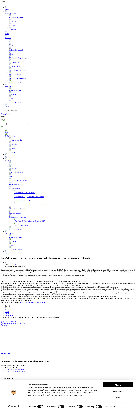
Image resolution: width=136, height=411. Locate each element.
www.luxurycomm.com (38, 302)
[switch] (61, 406)
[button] (4, 353)
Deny (118, 397)
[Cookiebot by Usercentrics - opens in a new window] (13, 406)
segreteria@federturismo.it (15, 369)
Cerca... (3, 124)
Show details (110, 407)
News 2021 (16, 264)
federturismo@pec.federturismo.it (16, 371)
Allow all (118, 385)
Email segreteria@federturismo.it (12, 112)
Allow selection (118, 391)
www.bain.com (25, 302)
